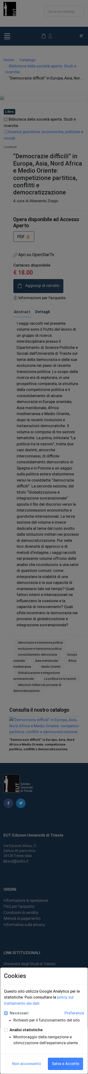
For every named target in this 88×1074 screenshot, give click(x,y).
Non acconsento (26, 1063)
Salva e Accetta (65, 1063)
